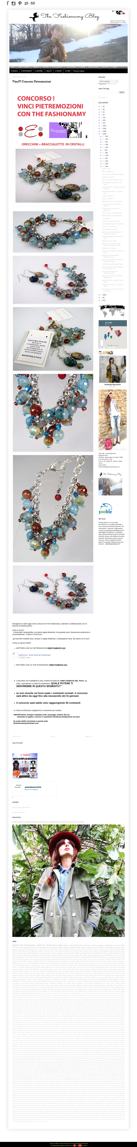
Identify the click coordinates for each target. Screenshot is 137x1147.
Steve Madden (35, 995)
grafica (59, 1001)
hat (81, 961)
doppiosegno (47, 954)
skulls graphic (19, 1009)
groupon (63, 1001)
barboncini (93, 995)
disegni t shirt (63, 1040)
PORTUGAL (109, 956)
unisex (26, 969)
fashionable (40, 1048)
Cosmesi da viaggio (99, 1012)
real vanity (21, 1007)
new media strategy (48, 1083)
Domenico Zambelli (69, 1014)
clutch (65, 1032)
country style (23, 1036)
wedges (70, 965)
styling (78, 1009)
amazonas (98, 1026)
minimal (114, 961)
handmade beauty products (108, 1054)
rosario (19, 1097)
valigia (56, 1117)
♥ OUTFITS (45, 67)
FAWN (99, 1014)
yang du (30, 1121)
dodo (72, 1040)
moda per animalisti (25, 1081)
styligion (123, 1107)
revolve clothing (40, 1007)
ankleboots (118, 1026)
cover (26, 975)
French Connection (58, 1016)
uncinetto (42, 1117)
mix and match (112, 1079)
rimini (76, 989)
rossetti (65, 1007)
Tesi (60, 1024)
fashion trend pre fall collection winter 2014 (114, 1046)
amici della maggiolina (112, 981)
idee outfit (15, 971)
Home (53, 736)
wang (37, 1119)
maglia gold (112, 1073)
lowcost (32, 959)
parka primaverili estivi (97, 1087)
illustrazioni (90, 1001)
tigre (51, 1113)
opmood (115, 1083)
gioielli (69, 950)
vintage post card (120, 1117)
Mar (103, 161)
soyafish (110, 954)
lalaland (46, 977)
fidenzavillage (45, 967)
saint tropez (107, 977)
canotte (86, 1030)
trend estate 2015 (74, 1115)
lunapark (82, 1003)
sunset (109, 1109)
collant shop (81, 1032)
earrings (91, 963)
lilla (42, 1071)
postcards (69, 1093)
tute (29, 973)
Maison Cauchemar (23, 1020)
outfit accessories (45, 959)
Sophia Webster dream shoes (25, 1024)
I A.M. (24, 1018)
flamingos (19, 1001)
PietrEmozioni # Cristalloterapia (112, 215)
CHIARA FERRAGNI (33, 963)
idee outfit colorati (115, 1058)
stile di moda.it (51, 991)
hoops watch (84, 1056)
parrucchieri (122, 1087)
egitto (56, 985)
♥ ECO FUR (104, 67)
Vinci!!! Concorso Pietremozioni (112, 213)
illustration (102, 959)
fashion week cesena (32, 1048)
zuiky (46, 1121)
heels (97, 954)
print (20, 961)
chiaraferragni (98, 983)
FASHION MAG (103, 979)
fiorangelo (114, 969)
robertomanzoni (94, 989)
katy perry (40, 1003)
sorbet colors (63, 1103)
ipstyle (77, 956)
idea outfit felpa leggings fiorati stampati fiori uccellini (35, 1058)
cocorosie (75, 1032)
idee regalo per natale (92, 1060)
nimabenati (55, 1083)
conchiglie (30, 1034)
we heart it (41, 1119)
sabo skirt (39, 1097)
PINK (33, 956)
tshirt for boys (108, 1115)
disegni (24, 999)
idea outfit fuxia (51, 1058)
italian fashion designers (43, 1064)
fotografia (73, 961)
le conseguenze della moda (39, 1069)
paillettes (28, 965)
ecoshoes (26, 1042)
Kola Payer (65, 973)
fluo (69, 961)
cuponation (17, 1038)
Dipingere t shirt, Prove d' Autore (112, 201)
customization (108, 997)
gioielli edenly (92, 1052)
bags (118, 948)
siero (25, 1101)
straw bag (64, 991)
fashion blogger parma (59, 954)
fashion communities (95, 1044)
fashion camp (107, 969)
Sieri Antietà (15, 1024)
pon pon (23, 1093)
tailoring (90, 1111)
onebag (64, 1005)
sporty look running (104, 1103)
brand (27, 950)
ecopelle (43, 999)
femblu (63, 956)
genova (104, 975)
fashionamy (37, 967)
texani (17, 1113)
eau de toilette (93, 1040)
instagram (62, 1062)
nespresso (26, 1083)
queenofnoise (105, 967)
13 (102, 134)
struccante (66, 1107)
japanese (88, 1066)
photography (21, 950)
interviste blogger (24, 971)
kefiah (76, 1068)
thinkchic (20, 973)
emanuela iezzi (55, 1042)
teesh (80, 959)
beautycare (107, 973)
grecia (70, 1054)
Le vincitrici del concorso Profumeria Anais (110, 272)
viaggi (65, 948)
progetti (84, 1093)
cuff (22, 985)
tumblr (25, 973)
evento (19, 952)
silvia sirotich (30, 991)
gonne (59, 1054)
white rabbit (71, 1119)
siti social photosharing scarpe (47, 1101)
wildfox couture (40, 973)
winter (36, 950)
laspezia (20, 1069)
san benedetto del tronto (80, 1007)
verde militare (51, 1010)
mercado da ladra (27, 1079)
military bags (74, 1079)
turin (28, 1117)
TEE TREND (42, 995)
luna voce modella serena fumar (49, 1073)
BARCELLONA (24, 1012)
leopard (114, 1069)
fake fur (54, 1044)
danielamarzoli (116, 997)
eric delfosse (75, 1042)
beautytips (104, 995)
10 (102, 300)
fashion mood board (48, 1046)
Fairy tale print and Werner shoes (112, 174)
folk (31, 1001)
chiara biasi (28, 1032)
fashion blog (104, 948)
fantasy (84, 999)
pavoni (93, 1005)
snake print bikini (109, 1101)
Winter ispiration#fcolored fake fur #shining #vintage (112, 260)
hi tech (123, 975)
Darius (44, 1014)
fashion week (23, 1048)
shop (94, 1007)
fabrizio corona (43, 1044)
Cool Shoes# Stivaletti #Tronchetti (112, 224)
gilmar (84, 1052)
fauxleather (58, 1048)
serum (54, 1099)
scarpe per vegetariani (115, 1097)
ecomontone (15, 1042)
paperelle (43, 1087)
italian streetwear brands (119, 1064)
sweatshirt (59, 957)
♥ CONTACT (58, 71)
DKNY (119, 1012)
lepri (122, 1069)
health (28, 1056)
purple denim (46, 957)
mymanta (46, 1005)
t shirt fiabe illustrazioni (48, 1111)
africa (59, 1026)
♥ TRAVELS (14, 71)
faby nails (50, 1044)
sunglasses (104, 1109)
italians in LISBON (24, 1066)
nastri (84, 1081)
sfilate (105, 971)
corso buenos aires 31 (38, 1034)
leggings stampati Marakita (90, 1069)
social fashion (42, 1103)
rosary (22, 1097)
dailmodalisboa (58, 1038)
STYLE (15, 948)
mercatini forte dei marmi (38, 1079)
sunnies (76, 991)
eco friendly (104, 1040)
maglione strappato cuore (82, 1075)
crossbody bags (85, 1036)
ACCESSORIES (76, 945)
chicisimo (33, 1032)
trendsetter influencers (17, 1010)
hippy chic (68, 1056)
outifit (71, 1005)
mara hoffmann (59, 1077)
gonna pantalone (53, 1054)
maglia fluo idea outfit (104, 1073)
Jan (103, 166)
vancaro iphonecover (64, 1117)
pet (48, 989)
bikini (114, 995)
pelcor (80, 1089)
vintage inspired (112, 1117)
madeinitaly (108, 945)
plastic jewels (117, 1091)
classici (62, 1032)
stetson (87, 1105)
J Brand (43, 1018)
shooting (109, 971)
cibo (42, 997)
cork (86, 997)
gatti (90, 985)
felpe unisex (116, 999)
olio (92, 1083)
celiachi (30, 997)
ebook (99, 1040)
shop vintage (97, 1099)
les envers (27, 1071)
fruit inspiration (117, 1050)
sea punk (33, 1099)
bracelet (37, 983)
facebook (93, 969)
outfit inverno (97, 1085)
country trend (30, 1036)
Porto (62, 1022)
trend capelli (66, 1115)
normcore (70, 1083)
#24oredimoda (78, 979)
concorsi (73, 997)
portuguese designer (44, 1093)
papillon (77, 1005)
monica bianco (52, 1081)
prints (56, 989)
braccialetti (33, 1030)
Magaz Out (15, 1020)
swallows (122, 1109)
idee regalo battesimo (71, 1060)
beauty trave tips (78, 1028)
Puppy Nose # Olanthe (109, 248)
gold (48, 1054)
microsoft (60, 1079)
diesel (40, 1040)
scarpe (49, 948)
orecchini (82, 967)
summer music (82, 1109)
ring (66, 1095)
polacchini (18, 1093)
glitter (78, 961)
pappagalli (53, 1087)
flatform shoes (20, 1050)
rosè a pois (34, 1097)
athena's (75, 995)
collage (118, 983)
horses (19, 977)
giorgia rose (111, 1052)
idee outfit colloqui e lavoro (104, 1058)
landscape (14, 1069)
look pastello (109, 1071)
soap (37, 1103)
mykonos (41, 1005)
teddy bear (117, 1111)
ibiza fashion (100, 1056)
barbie (65, 1028)
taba (92, 1009)
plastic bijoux (110, 1091)
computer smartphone (21, 1034)
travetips (54, 1115)
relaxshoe (18, 1095)
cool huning (78, 997)
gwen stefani (82, 1054)
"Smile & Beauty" (85, 1010)
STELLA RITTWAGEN (84, 1022)
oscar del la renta (57, 1085)
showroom (23, 991)
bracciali (123, 995)
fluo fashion (27, 1001)
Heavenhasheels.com (17, 1018)
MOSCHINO (90, 965)
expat (117, 1042)
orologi (29, 989)
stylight (118, 1107)
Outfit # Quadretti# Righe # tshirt (112, 264)
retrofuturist (33, 1095)
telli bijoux (41, 979)
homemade (84, 1001)
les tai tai (33, 1071)
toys (117, 1009)
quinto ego (97, 1093)
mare (98, 1003)
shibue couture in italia (71, 1099)
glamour (26, 959)
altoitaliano (35, 952)
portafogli (27, 1093)
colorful (122, 983)
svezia (118, 1109)
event (123, 948)
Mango (49, 981)
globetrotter (43, 1054)
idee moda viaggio (93, 1058)
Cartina (74, 1012)
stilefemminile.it (108, 1105)
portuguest (109, 1005)
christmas (55, 961)
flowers (90, 954)
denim (50, 956)
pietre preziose (92, 1091)
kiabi (74, 967)
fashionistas (46, 1048)
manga (53, 1077)
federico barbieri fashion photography (81, 1048)
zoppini (79, 1010)
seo (113, 977)
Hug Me (73, 993)
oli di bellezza (87, 1083)
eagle (83, 1040)
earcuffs (40, 985)
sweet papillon (27, 1111)
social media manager (51, 1103)
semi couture (46, 1099)
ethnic (90, 1042)
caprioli (103, 1030)
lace (101, 1068)
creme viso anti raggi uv (65, 1036)
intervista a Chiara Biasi (75, 1062)
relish (34, 1007)
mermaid (122, 1003)
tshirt (64, 950)
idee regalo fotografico (81, 1060)
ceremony (34, 997)
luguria (34, 1073)
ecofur (52, 985)
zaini (76, 1010)
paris (40, 957)
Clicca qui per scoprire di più (21, 807)
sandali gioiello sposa (47, 1097)
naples (50, 1005)
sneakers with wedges (21, 1103)
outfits (68, 1005)
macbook (68, 1073)
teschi (13, 1113)
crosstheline (92, 1036)
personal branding (115, 1089)
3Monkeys (37, 993)
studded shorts (52, 1009)
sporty (61, 950)
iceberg (14, 1058)
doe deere (76, 1040)
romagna (61, 1007)
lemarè (48, 1003)
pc (73, 1089)
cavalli (115, 965)
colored (90, 1032)
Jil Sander (59, 1018)
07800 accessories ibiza (102, 1010)
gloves (109, 975)
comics (14, 1034)
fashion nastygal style (67, 1046)
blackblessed (64, 963)
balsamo (89, 995)
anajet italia (86, 973)
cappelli (49, 961)
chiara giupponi (88, 983)
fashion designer (109, 999)
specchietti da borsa (89, 1103)
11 (102, 297)
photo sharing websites (79, 1091)
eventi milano (106, 1042)
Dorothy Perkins (79, 1014)
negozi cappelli (103, 1081)
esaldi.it (39, 975)
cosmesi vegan (72, 1034)
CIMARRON (56, 1012)
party (80, 977)
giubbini (53, 1001)
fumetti (38, 1001)
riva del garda (91, 1095)
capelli (110, 965)
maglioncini (62, 1075)
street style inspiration (40, 1107)
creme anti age (49, 1036)
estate (59, 956)
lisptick (63, 1071)
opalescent (105, 1083)
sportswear (28, 1009)
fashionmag (52, 1048)
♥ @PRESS (36, 67)
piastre (86, 1091)
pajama (123, 1085)
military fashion (86, 1079)
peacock (76, 1089)
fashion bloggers (46, 975)
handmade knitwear (120, 1054)
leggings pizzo (79, 1069)
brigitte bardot (44, 983)
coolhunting (42, 948)
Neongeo (122, 993)
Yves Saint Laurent (33, 1026)
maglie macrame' (28, 1075)
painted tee (118, 1085)
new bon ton (40, 1083)
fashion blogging (77, 985)
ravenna (117, 1093)
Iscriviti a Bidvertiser (18, 812)
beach (69, 1028)
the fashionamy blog (52, 945)
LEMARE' (78, 993)
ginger (87, 1052)
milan (81, 952)
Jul (103, 150)
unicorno (36, 1010)
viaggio (31, 950)
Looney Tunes (100, 1018)
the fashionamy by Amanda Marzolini (108, 950)
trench (119, 1009)
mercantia (112, 1003)
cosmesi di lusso (55, 1034)
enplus (69, 1042)
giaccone (66, 1052)
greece (74, 1054)
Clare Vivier (79, 1012)
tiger (86, 991)
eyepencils (15, 1044)
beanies (27, 983)
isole (16, 1064)
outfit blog (90, 948)
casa (115, 956)
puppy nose (66, 989)
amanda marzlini (91, 1026)
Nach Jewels (116, 993)
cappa (99, 1030)
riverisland (55, 1007)
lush (85, 1003)
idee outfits (37, 1060)
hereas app (53, 1056)
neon (123, 987)
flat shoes (14, 1050)
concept (62, 997)
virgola (18, 1119)
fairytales (99, 969)
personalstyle (87, 977)
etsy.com (96, 963)
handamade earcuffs (90, 1054)
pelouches (104, 1089)
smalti (24, 1009)
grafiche (66, 1054)
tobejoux (90, 991)
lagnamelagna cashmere (113, 1068)
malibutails (79, 987)
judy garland (55, 1068)
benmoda (84, 1028)
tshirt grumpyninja (117, 1115)
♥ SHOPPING (39, 71)
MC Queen (110, 1018)
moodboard (118, 987)
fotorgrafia (63, 1050)
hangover (117, 975)
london (60, 977)
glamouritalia (38, 1054)
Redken (66, 1022)
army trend (35, 1028)
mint (97, 1079)
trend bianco (59, 1115)
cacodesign (52, 983)
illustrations (122, 1060)
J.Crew (34, 981)
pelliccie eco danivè (87, 1089)
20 (102, 114)
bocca (123, 1028)
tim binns (57, 1113)
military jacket (15, 1005)
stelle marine (82, 1105)
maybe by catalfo (103, 1077)
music (78, 967)
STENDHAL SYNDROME (96, 1022)
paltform (26, 1087)
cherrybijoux (79, 983)
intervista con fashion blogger (41, 987)
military (90, 956)
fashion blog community (84, 1044)
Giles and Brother (82, 1016)
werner (72, 1010)
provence (88, 1093)
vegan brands (72, 1117)
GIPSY (61, 993)
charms (68, 969)
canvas (90, 1030)
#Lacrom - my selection (109, 226)
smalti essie (75, 1101)
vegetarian (78, 1117)
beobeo (89, 1028)
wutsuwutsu (19, 1121)
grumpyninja (59, 967)
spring (53, 957)
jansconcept (81, 1066)
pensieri (109, 1089)
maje (40, 1077)
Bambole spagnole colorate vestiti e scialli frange (40, 1012)
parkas (112, 1087)
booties (71, 963)
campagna (59, 983)
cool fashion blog (22, 967)
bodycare (50, 969)
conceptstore (67, 997)
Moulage (79, 1020)
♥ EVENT (67, 71)
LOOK (30, 969)
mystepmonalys (70, 1081)
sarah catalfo (121, 989)
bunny (57, 1030)
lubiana (23, 1073)
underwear (31, 961)
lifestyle (66, 945)
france (119, 969)
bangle (62, 1028)
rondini (120, 1095)
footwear (20, 959)
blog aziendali (114, 1028)
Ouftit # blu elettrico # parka (111, 221)
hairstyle (98, 985)
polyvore (41, 950)
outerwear (70, 1085)
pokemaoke (27, 956)
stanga (27, 1105)
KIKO (84, 1018)
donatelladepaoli (33, 985)
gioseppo (116, 1052)
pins (97, 1091)
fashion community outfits (107, 1044)
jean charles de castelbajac (104, 1066)
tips (74, 957)
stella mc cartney (71, 1105)
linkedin (61, 1003)
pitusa (102, 1091)
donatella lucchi (32, 999)
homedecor (78, 1001)
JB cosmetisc (48, 1018)
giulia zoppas (21, 1054)
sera (51, 1099)
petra (46, 1091)
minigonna (93, 1079)
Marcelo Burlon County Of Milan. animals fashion (40, 1020)
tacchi (94, 1009)
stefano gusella (62, 1105)
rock (101, 989)
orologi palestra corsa (29, 1085)
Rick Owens (71, 1022)
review (100, 971)
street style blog (73, 959)
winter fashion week (107, 1119)
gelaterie (52, 1052)
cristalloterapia (16, 985)
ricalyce (46, 1007)
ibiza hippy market (115, 1056)
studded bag (45, 1009)
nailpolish (71, 971)
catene (74, 983)
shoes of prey (89, 1007)
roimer (38, 965)
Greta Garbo (96, 1016)
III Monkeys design (25, 981)
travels (96, 948)
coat (46, 956)
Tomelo (48, 995)
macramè (73, 1073)
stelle (77, 1105)
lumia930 (39, 1073)
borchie (106, 965)
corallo (83, 997)
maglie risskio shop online (52, 1075)
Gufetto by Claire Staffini (106, 1016)
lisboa (64, 1003)
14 (102, 131)
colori (41, 954)
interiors (67, 1062)
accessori (33, 948)
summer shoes (89, 1109)
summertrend (34, 954)
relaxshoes (23, 1095)
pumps (61, 989)
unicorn (24, 963)
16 (102, 126)
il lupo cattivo (111, 1060)
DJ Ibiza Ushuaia (113, 1012)
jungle (42, 977)
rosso (111, 967)
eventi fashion (99, 1042)
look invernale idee (100, 1071)
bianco (118, 973)
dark (88, 1038)
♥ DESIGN (82, 67)
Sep (103, 144)
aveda (39, 1028)
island (13, 1064)
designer (111, 957)
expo (81, 999)
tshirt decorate (93, 1115)
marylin (84, 1077)
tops (88, 1113)
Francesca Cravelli (49, 1016)
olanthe (17, 989)
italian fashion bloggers (71, 952)
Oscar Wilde (15, 1022)
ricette (54, 1095)
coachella (69, 1032)
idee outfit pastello (19, 1060)
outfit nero (103, 1085)
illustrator (14, 1062)
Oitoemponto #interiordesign (110, 1020)
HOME (13, 67)
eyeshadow (21, 1044)
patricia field (63, 1089)
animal (99, 957)
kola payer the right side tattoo (89, 1068)
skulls (13, 1009)
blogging (119, 1028)
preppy (113, 1005)
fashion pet (90, 1046)
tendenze (81, 991)
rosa (102, 977)
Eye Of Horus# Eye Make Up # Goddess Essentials (112, 233)
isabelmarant (121, 1062)
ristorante (50, 1007)
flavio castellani (28, 1050)
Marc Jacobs (54, 981)
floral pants (40, 1050)
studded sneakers (60, 1009)
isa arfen (116, 1062)
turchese (24, 1117)
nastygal (119, 961)
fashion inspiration (32, 1046)
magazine (65, 977)
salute (110, 989)
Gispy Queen (89, 1016)
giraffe (120, 1052)
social (119, 967)
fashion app (75, 1044)
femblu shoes (94, 1048)
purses (93, 1093)
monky (112, 987)
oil (53, 1005)
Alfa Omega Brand (92, 979)
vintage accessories (103, 1117)
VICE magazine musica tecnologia (85, 1024)
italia (46, 971)
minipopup (31, 1005)
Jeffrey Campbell (41, 981)
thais (23, 1113)
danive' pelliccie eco (71, 1038)
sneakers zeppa (31, 1103)
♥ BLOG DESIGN (93, 67)
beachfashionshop (98, 973)
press (89, 971)
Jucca (74, 1018)
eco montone (114, 1040)
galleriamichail (98, 975)
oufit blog (65, 1085)
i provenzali (93, 1056)
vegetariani (45, 1010)
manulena (20, 956)
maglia (89, 1073)
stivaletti (14, 1107)
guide (77, 1054)
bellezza (113, 948)
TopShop (74, 1024)
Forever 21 (121, 979)
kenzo (80, 1068)
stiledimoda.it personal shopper (96, 1105)
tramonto (113, 1113)
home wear (78, 1056)
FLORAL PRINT (44, 963)
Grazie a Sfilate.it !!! (108, 196)
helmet (44, 1056)
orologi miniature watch (40, 1085)
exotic (114, 1042)
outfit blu (82, 1085)
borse (52, 952)
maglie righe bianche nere (39, 1075)
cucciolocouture (121, 1036)
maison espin (102, 961)
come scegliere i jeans (119, 1032)
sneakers (24, 961)
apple (23, 1028)
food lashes (52, 1050)
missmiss (106, 1079)
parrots (116, 1087)
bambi (46, 969)
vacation (33, 973)
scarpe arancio (98, 1097)
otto (62, 1085)
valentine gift (47, 1117)
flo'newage (34, 1050)
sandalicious (70, 1097)
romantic (43, 965)
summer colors (83, 1009)
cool (59, 961)
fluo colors (86, 975)
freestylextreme (98, 1050)
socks (58, 1103)
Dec (103, 136)
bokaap (14, 1030)
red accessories (29, 1007)
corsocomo (47, 1034)
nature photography (90, 1081)
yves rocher (35, 1121)
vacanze (78, 957)
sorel (55, 952)
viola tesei (64, 965)
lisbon (73, 954)
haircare (111, 963)
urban (40, 1010)
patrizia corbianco (42, 989)
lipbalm (50, 1071)
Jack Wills (54, 1018)
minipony (26, 1005)
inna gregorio (39, 1062)
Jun (103, 153)
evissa (111, 1042)
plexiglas (122, 1091)
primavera (118, 1005)
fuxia (41, 1001)
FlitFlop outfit (106, 169)
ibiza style (122, 1056)
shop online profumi (89, 1099)
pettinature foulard (51, 1091)
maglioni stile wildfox (21, 1077)
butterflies (14, 997)
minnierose (103, 954)
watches (32, 993)
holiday (14, 977)
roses (47, 965)
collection (81, 969)
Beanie (75, 965)
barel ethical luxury (18, 983)
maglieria (65, 971)
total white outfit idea (94, 1113)
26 (102, 106)
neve (35, 1083)
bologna (77, 950)
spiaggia (97, 1103)
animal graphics (57, 995)
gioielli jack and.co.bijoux (102, 1052)
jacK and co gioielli (43, 1066)
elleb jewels (40, 1042)
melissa (91, 987)
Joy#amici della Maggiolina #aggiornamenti (110, 256)
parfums (58, 1087)
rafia (18, 1007)
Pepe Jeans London (50, 1022)
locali (78, 1003)
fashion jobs (40, 1046)
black (44, 961)
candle (82, 1030)
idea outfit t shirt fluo (69, 1058)
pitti (99, 1091)
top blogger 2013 (75, 1113)
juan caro (49, 1068)
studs (66, 1009)
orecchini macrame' (17, 1085)
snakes (115, 1101)
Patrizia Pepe (35, 1022)
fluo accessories (78, 975)
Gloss (69, 993)
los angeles (19, 1073)
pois (91, 952)
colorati (86, 1032)
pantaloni (38, 1087)
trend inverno (97, 991)
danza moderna (83, 1038)
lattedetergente (25, 1069)
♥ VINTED (114, 67)
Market (91, 993)
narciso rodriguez (78, 1081)
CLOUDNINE (62, 1012)
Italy (115, 954)
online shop (23, 989)
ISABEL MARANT (54, 963)
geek (47, 1052)
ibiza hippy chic (106, 1056)
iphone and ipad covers (108, 1062)
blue (117, 995)
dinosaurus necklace (52, 1040)
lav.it (31, 1069)
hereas (48, 1056)
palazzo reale (15, 1087)
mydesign (108, 959)
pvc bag (14, 1007)
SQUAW (76, 1022)
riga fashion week (60, 1095)
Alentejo (84, 979)
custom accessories (26, 1038)
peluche (97, 1005)
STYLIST (72, 973)
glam (56, 1001)
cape (96, 1030)
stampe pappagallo (21, 1105)
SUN (104, 1022)
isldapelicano (118, 1001)
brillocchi (49, 1030)
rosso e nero (27, 1097)
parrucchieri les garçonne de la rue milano (44, 1089)
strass (39, 1009)
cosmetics (61, 952)
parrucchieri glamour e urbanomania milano (23, 1089)
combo (97, 1032)
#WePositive (93, 1010)
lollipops (69, 1071)
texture (20, 1113)
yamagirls (25, 1121)
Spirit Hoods (36, 1024)
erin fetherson (81, 1042)
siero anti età (30, 1101)
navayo (97, 1081)
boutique (95, 952)
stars (39, 1105)
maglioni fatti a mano (92, 1003)
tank (93, 1111)
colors (94, 950)
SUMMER (71, 948)
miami (56, 1079)
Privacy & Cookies (78, 71)
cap (94, 1030)
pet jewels (41, 1091)
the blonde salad (57, 979)
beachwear (100, 965)
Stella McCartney (27, 995)
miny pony (100, 1079)
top (105, 1009)
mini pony (21, 1005)
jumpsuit (37, 977)
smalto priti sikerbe (91, 1101)
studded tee (88, 1107)
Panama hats (28, 1022)
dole (27, 999)
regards (96, 971)
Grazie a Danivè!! (107, 198)
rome (108, 1095)
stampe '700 (112, 1103)
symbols (33, 1111)
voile (28, 1119)
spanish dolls (72, 1103)
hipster (73, 1056)
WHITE (94, 957)
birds (101, 1028)
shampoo (122, 977)
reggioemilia (122, 1093)
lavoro (58, 987)
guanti (113, 975)
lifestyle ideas (38, 1071)
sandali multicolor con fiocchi (60, 1097)
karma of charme (33, 1003)
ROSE (36, 961)
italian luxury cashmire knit (87, 1064)
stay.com (56, 1105)
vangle (55, 965)
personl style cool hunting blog (31, 1091)
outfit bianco (76, 1085)
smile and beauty (100, 1101)
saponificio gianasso (82, 1097)
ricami (44, 1095)
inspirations (57, 1062)
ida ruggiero (19, 1058)
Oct (103, 142)
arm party (122, 981)
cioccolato (45, 997)
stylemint (114, 1107)
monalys (46, 1081)
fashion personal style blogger (80, 1046)
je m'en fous (94, 1066)
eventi (14, 952)
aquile (26, 1028)
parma (101, 952)
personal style (20, 1091)
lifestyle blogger (65, 987)
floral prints (46, 1050)
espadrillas (76, 999)
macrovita (78, 1073)
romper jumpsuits (114, 1095)
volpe (31, 1119)
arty (71, 995)
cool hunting (121, 954)
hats (97, 959)
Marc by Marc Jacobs (65, 981)
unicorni (112, 991)
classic (50, 997)
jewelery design (32, 1068)
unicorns (117, 991)
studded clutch (73, 1107)
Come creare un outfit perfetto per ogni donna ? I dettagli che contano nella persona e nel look (48, 822)
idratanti (106, 1060)
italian (123, 1001)
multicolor (36, 1005)
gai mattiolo (45, 1001)
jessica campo (24, 1068)
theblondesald (46, 1113)
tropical (88, 1115)
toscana (109, 1009)
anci (102, 1026)
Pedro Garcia (42, 1022)
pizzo (105, 1091)
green (123, 969)
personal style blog (23, 954)
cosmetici (92, 959)
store (25, 979)
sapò (88, 1097)
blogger (42, 956)
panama (30, 1087)
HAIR (52, 973)
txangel (34, 1117)
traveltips (49, 1115)
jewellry (38, 1068)
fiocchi (116, 1048)
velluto (64, 979)
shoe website (80, 1099)
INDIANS (29, 1018)
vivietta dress (24, 1119)
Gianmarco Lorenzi (72, 1016)
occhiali (82, 1083)
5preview (111, 1010)
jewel (70, 967)
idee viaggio (101, 1060)
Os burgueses (121, 1020)
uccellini (32, 1010)
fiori (27, 957)
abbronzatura (50, 1026)
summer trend (31, 979)
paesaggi (34, 989)
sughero (20, 1109)
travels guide (43, 1115)
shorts (115, 967)
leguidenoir (106, 1069)
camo (59, 969)
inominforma (22, 987)
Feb (103, 163)
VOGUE (96, 1024)
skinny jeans (114, 1007)
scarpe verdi (26, 1099)
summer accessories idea (28, 1109)
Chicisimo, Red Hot (108, 177)
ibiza (115, 963)
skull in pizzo (61, 1101)
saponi (75, 1097)
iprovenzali (112, 1001)
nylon (74, 1083)
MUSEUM (86, 993)
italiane (14, 1066)
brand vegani (39, 1030)
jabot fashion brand (33, 1066)
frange (91, 975)
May (104, 155)
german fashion (58, 1052)
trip (24, 1010)
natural (81, 971)
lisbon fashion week (71, 1003)
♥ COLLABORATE (57, 67)
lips (53, 1071)
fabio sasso (37, 1044)
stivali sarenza (26, 1107)
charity (39, 997)
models (42, 1081)
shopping (26, 948)
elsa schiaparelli (47, 1042)
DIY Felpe (106, 1012)
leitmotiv (56, 971)
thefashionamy (67, 957)
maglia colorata (95, 1073)
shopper (108, 1099)
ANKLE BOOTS (87, 957)
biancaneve (97, 1028)
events (47, 950)
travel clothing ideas (17, 1115)
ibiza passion (121, 985)
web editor (46, 1119)
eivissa (31, 1042)
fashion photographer (98, 1046)
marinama (102, 1003)
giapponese (79, 1052)
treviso (81, 1115)
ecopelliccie (48, 999)
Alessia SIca (44, 993)
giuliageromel (27, 1054)
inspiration (86, 961)
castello (123, 1030)
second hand (39, 1099)
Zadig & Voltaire (43, 1026)
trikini (84, 1115)
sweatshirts (21, 1111)
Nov (103, 139)
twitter (81, 954)
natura (77, 971)
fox (70, 1050)
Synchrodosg (42, 1024)
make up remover (46, 1077)
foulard (67, 1050)
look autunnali (78, 1071)
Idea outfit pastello (35, 1018)
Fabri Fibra (110, 1014)
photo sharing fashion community (65, 1091)
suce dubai (15, 1109)
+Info (80, 1145)
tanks (96, 1111)
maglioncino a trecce (70, 1075)
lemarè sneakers (55, 1003)
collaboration (74, 969)
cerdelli (18, 1032)
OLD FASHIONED (96, 1020)
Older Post (88, 736)
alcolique (66, 1026)
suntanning (113, 1109)
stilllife (59, 991)
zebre (43, 1121)
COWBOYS (69, 1012)
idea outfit (24, 977)
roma (99, 977)
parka (60, 948)
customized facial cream (37, 1038)
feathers (63, 1048)
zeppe (71, 979)
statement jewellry (49, 1105)
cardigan (19, 997)
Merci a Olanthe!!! (107, 171)
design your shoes (28, 1040)
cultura (31, 975)
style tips (70, 1009)
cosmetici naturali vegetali (90, 1034)
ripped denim (81, 989)
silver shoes (36, 1101)
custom (26, 985)
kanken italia (61, 1068)
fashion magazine (67, 975)
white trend (76, 1119)
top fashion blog (83, 1113)
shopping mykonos (115, 1099)
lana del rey (122, 1068)
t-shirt (89, 1009)
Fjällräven (41, 1016)
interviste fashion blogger (36, 971)
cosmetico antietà (114, 1034)
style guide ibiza (102, 1107)
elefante (35, 1042)
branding (45, 1030)
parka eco (76, 1087)
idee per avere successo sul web (48, 1060)
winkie (81, 1119)
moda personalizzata (35, 1081)
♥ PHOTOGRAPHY (26, 71)
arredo (37, 956)
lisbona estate (57, 1071)
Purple (85, 959)
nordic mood (65, 1083)
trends (123, 1009)
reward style (39, 1095)
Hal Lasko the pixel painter (118, 1016)
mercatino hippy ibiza (49, 1079)
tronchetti (104, 991)
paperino (48, 1087)
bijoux (83, 948)
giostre (93, 985)
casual (23, 997)
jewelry (30, 957)
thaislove (33, 1113)
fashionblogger (20, 957)
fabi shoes (31, 1044)
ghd (63, 1052)
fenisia (104, 1048)
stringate (61, 1107)
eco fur (109, 1040)
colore (57, 997)
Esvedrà (85, 1014)
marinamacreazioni (78, 1077)
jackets (21, 1003)
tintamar (61, 1113)
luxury (61, 971)
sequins (116, 977)
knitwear (24, 952)
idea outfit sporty (60, 1058)
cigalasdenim (48, 1032)
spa (68, 1103)
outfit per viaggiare (110, 1085)
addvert (97, 981)
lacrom (45, 1003)
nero (13, 989)
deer (106, 957)
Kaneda (87, 1018)
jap (85, 1066)
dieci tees (36, 1040)
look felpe (93, 1071)
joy (46, 1068)
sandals (114, 989)
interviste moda (98, 1062)
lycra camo (62, 1073)
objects (78, 1083)
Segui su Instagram (31, 789)
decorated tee (18, 999)
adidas (55, 1026)
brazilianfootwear (119, 952)
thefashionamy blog (99, 956)
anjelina (113, 1026)
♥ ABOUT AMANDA (24, 67)
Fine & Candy (35, 1016)
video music (95, 1117)
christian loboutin (40, 1032)
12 (102, 295)
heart (74, 1001)
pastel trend (89, 1005)
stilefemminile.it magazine (118, 1105)
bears (72, 1028)
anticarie (14, 1028)
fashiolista (88, 999)
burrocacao (67, 1030)
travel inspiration (27, 1115)
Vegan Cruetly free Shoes (104, 1024)
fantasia (69, 985)
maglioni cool (117, 1075)
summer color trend (49, 1109)
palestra (21, 1087)
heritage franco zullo (61, 1056)
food (94, 954)
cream (95, 997)
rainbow (105, 1093)
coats (118, 965)
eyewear (26, 1044)
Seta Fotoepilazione (120, 1022)
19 (102, 117)
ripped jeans (79, 1095)
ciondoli (58, 1032)
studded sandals (81, 1107)
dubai (34, 975)
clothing (54, 997)
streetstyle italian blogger (53, 1107)
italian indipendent (67, 1064)
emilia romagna (62, 985)
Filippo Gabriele (28, 1016)
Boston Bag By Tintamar (109, 229)
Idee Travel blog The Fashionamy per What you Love (112, 267)
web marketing (53, 1119)
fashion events (117, 1044)
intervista (29, 987)
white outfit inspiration (62, 1119)
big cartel (110, 995)
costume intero (16, 1036)
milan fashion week (104, 987)
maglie (117, 1073)
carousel (116, 1030)
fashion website (16, 1048)
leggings (50, 971)
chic (104, 983)
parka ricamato (107, 1087)
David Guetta (50, 1014)
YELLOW (26, 1026)
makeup (84, 956)
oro (23, 1085)
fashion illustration (56, 975)
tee (37, 979)
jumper (27, 1003)
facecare (30, 967)
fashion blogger (98, 945)
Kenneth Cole (93, 1018)
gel (49, 1052)
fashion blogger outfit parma (98, 999)
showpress (108, 1007)
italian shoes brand (107, 1064)
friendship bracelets (107, 1050)
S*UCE (41, 961)
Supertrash (79, 973)
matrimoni (96, 1077)
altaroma (84, 1026)
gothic (62, 1054)
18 (102, 120)
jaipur (55, 1066)
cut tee (45, 1038)
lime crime (55, 977)
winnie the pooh (87, 1119)
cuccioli (115, 1036)
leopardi (118, 1069)
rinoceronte (73, 1095)
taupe (112, 1111)
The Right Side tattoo (67, 1024)
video (59, 965)
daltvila (64, 1038)
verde (27, 993)
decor (101, 1038)
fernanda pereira (110, 1048)
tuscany (28, 1010)
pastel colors (121, 959)
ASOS (90, 950)
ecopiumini (54, 999)
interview (95, 1001)
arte (96, 965)
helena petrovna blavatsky (36, 1056)
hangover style (69, 1001)
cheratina (22, 1032)
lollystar (73, 1071)
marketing (72, 977)
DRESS (105, 952)
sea (30, 1099)
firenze (51, 967)
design (54, 956)
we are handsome (66, 1010)
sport (77, 954)
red (92, 971)
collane (123, 965)
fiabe (121, 999)
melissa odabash (112, 1077)
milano (56, 950)
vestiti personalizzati (87, 1117)
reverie (72, 989)
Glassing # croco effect (109, 241)
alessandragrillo (72, 1026)
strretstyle (70, 991)
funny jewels (26, 1052)
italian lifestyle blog (75, 1064)
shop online (15, 991)
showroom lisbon (19, 1101)
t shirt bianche (39, 1111)
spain (123, 967)
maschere (107, 1003)
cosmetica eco (80, 1034)
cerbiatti (14, 1032)
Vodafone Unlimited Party (117, 1024)
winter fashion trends (96, 1119)
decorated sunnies (107, 1038)
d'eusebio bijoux (51, 1038)
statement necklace (18, 979)
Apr (103, 158)
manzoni (109, 961)
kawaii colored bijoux (70, 1068)
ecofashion (118, 957)
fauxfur (14, 954)
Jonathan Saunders (67, 1018)
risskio (88, 989)
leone (111, 1069)
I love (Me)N (106, 218)
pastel (85, 971)
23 (102, 112)
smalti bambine (68, 1101)
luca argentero (29, 1073)
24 (102, 109)
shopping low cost (100, 1007)
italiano (17, 1066)
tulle (21, 1117)
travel (116, 945)
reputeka (33, 965)
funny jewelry (19, 1052)
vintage (51, 950)
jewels (78, 948)
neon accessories (117, 1081)
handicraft (98, 1054)
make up (73, 987)
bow (119, 995)
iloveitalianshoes (21, 1062)
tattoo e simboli (107, 1111)
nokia (60, 1083)
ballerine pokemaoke (55, 1028)
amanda (46, 952)
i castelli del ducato (111, 985)
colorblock (22, 975)
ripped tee (84, 1095)
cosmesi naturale (64, 1034)
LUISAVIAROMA (82, 965)
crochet (99, 997)
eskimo (87, 1042)
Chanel (48, 973)
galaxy (43, 1052)
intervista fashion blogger (103, 1001)
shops (51, 965)
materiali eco (90, 1077)
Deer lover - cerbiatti (59, 1014)
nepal (22, 1083)
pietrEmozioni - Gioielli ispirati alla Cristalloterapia (35, 655)
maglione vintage (93, 1075)
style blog (122, 971)
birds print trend (106, 1028)
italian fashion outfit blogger (55, 1064)
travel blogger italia (120, 1113)
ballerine (84, 995)
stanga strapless (34, 1105)
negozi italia (110, 1081)
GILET (57, 993)
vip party (14, 1119)
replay (28, 1095)
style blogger (95, 1107)
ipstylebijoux (121, 963)
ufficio (37, 1117)
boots (55, 969)
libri (50, 977)
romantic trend (103, 1095)
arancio (30, 1028)
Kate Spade (57, 973)
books (32, 983)
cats (27, 997)
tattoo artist (100, 1111)
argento (68, 995)
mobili (117, 1079)
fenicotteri (100, 1048)
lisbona (35, 957)
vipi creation (58, 1010)
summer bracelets (40, 1109)
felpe (85, 954)
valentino (53, 1117)
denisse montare (116, 1038)
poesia (14, 1093)
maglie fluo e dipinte (19, 1075)
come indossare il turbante (106, 1032)
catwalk (63, 969)
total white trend (103, 1113)
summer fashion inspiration (61, 1109)
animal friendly (107, 1026)
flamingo (14, 1001)
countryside (36, 1036)
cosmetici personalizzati (103, 1034)
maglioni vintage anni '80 (33, 1077)
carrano (68, 983)
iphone (52, 987)
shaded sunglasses (61, 1099)
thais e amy (28, 1113)
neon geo (18, 1083)
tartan (98, 1009)
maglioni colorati (110, 1075)
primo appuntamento (77, 1093)
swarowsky (15, 1111)
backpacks (44, 1028)
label (99, 1068)
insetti (44, 1062)
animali (41, 969)
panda (34, 1087)
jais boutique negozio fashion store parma (67, 1066)
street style (63, 959)
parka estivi (82, 1087)
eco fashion (46, 985)
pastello (57, 1089)
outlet (74, 1005)
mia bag (96, 987)
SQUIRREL (35, 969)
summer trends (97, 1109)
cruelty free (98, 1036)
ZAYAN (92, 981)
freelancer (91, 1050)
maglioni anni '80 (101, 1075)
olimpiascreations (58, 1005)
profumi (123, 1005)
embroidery (64, 999)
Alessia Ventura (16, 1012)
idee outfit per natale (29, 1060)
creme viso (56, 1036)
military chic (80, 1079)
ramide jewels (111, 1093)
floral (69, 954)
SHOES (122, 945)
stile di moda (35, 1009)
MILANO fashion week (119, 1018)
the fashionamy (28, 945)
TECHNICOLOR (50, 1024)
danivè (77, 1038)
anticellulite (19, 1028)
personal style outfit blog (93, 967)
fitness (14, 956)
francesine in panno (76, 1050)
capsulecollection (109, 1030)
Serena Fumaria (76, 981)
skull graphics (121, 1007)
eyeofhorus (122, 1042)
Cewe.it (53, 993)
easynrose (87, 1040)
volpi (34, 1119)
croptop (103, 997)
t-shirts (86, 1111)
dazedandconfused (94, 1038)
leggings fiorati (57, 1069)
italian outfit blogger (98, 1064)
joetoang (43, 1068)
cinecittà (54, 1032)
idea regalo (85, 1058)
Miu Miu (111, 993)
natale (37, 959)
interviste (66, 967)
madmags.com (84, 1073)
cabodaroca (73, 1030)
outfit (38, 945)
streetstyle (87, 945)
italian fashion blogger (18, 965)
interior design (93, 961)
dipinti (58, 1040)
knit (80, 956)
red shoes (94, 977)
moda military (17, 1081)
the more (102, 1009)
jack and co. (51, 1066)
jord (24, 1003)
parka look (88, 1087)
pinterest (86, 952)
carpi (119, 1030)
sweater (14, 973)
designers (88, 969)
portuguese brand (34, 1093)
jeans (14, 950)
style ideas (109, 1107)
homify (103, 985)
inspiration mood (50, 1062)
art (88, 959)
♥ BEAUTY (49, 71)
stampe (111, 952)
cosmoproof (122, 1034)
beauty (55, 948)
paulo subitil (69, 1089)
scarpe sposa (19, 1099)
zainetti (40, 1121)
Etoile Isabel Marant (93, 1014)
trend (20, 948)
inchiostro (27, 1062)
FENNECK (104, 1014)
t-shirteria (81, 1111)
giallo (49, 1001)
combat (94, 1032)
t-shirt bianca (58, 1111)
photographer (103, 1005)
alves (51, 995)
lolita (66, 1071)
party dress (82, 1005)
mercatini (118, 1003)
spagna (45, 991)
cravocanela (90, 997)
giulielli (32, 1054)
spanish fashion (80, 1103)
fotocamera (57, 1050)
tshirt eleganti (101, 1115)
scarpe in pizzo (106, 1097)
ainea (62, 1026)
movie (64, 1081)
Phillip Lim (58, 1022)
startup (43, 1105)
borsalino (27, 1030)
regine (13, 1095)
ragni (101, 1093)
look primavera (115, 1071)
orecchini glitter (121, 1083)
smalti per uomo (83, 1101)
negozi (29, 952)
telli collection (48, 979)
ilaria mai (117, 1060)
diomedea (64, 961)
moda (73, 950)
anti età (123, 1026)
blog (103, 957)
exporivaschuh (104, 963)
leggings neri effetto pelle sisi (69, 1069)
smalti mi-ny (38, 991)
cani (64, 983)
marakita (85, 987)
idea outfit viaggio (78, 1058)
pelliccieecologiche (96, 1089)
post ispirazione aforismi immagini (58, 1093)
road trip (97, 1095)
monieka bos (59, 1081)
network (31, 1083)
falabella (59, 1044)
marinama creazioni (68, 1077)
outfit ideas (91, 1085)
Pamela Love (22, 1022)
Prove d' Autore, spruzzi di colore (112, 180)
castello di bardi (78, 963)
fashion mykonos (57, 1046)
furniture (31, 1052)
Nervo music (88, 1020)
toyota (109, 1113)
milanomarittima (66, 1079)
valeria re (23, 993)
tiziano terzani (67, 1113)
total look (113, 1009)
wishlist (113, 1119)
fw (54, 967)
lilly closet (46, 1071)
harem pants (23, 1056)
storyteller (32, 1107)
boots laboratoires (20, 1030)
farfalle (62, 1044)
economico (21, 1042)
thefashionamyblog (17, 969)
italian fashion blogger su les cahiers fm (27, 1064)
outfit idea (86, 1085)
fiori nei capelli (121, 1048)
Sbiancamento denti (110, 1022)
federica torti (69, 1048)
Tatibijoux (56, 1024)
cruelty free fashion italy (107, 1036)
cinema (108, 983)
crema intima (42, 1036)
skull (117, 971)
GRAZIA (66, 1016)
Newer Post (16, 736)
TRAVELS (103, 97)
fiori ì (123, 999)
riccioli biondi (49, 1095)
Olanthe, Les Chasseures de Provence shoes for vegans (111, 244)
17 (102, 123)
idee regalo (15, 987)
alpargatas (79, 1026)
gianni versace (72, 1052)
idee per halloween (60, 1060)
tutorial (30, 1117)
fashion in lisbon (23, 1046)
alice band (102, 981)
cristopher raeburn (75, 1036)
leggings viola (100, 1069)
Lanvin (82, 993)
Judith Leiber (79, 1018)
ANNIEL (123, 1010)
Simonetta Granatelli (17, 995)
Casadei (49, 993)
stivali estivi (19, 1107)
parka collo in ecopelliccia (66, 1087)
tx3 (109, 991)
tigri (54, 1113)
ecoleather (38, 999)
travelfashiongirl (35, 1115)
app (91, 973)
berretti (113, 973)
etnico (93, 1042)
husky (88, 1056)
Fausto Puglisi (117, 1014)
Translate (113, 84)
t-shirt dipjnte (76, 1111)
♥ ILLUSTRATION (71, 67)
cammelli (79, 1030)
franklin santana (85, 1050)
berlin (92, 1028)
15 (102, 128)
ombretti (101, 1083)
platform (52, 989)
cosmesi (86, 963)
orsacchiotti (49, 1085)
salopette (105, 989)
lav (55, 987)
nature (77, 977)
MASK (105, 1018)
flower (23, 1001)
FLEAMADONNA (113, 979)
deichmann (84, 950)
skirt (114, 971)
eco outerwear (121, 1040)
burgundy (62, 1030)
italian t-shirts (15, 1003)
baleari (48, 1028)
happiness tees (16, 1056)
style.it (74, 1009)
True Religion (85, 981)
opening (111, 1083)
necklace (114, 959)
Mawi (94, 993)
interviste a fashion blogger (87, 1062)
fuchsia (34, 1001)
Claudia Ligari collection (87, 1012)
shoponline (103, 1099)
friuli (113, 1050)
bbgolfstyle (99, 995)
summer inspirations (73, 1109)
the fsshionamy (39, 1113)
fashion (15, 945)
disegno (69, 1040)
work (68, 979)
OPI (102, 1020)
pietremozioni (55, 959)
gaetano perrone (38, 1052)
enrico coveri (70, 999)
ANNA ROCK (117, 1010)
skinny (56, 1101)
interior (41, 952)
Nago (83, 1020)
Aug (103, 147)
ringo (68, 1095)
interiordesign (70, 956)
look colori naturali (86, 1071)
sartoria (92, 1097)
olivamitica (95, 1083)
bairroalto (79, 995)
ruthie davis (70, 1007)
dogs (80, 1040)
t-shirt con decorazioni (66, 1111)
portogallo (15, 961)
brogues (54, 1030)
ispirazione (31, 977)
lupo (58, 1073)
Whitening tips (20, 1026)
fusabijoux (85, 985)
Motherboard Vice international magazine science (65, 1020)
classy (113, 983)
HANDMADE (16, 981)
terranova (122, 1111)
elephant (59, 999)
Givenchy (65, 993)
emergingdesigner (63, 1042)
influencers (33, 1062)
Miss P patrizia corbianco (102, 993)
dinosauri (44, 1040)
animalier (63, 995)
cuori (13, 1038)
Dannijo (40, 1014)
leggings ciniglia (50, 1069)
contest (14, 967)
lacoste (104, 1068)
